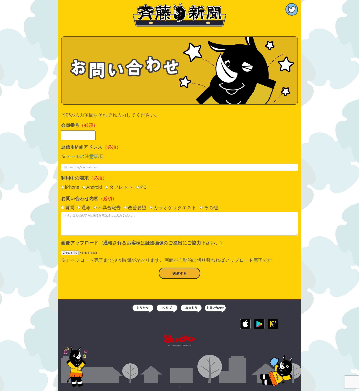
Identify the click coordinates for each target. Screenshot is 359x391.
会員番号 (70, 125)
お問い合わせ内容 (79, 198)
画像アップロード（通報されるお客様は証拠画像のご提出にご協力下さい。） (142, 242)
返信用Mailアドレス (82, 147)
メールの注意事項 (84, 156)
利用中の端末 (75, 178)
